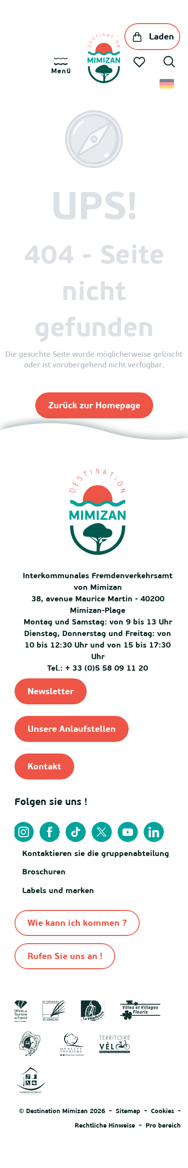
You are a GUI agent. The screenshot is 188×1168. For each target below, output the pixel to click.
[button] (169, 63)
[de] (167, 83)
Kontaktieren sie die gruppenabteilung (95, 853)
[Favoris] (140, 62)
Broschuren (44, 871)
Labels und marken (58, 890)
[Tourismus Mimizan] (104, 58)
